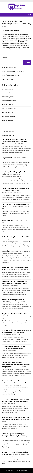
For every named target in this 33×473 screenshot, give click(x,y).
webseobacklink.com (8, 89)
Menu (29, 14)
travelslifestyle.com (8, 97)
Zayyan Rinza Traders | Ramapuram (14, 158)
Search (4, 58)
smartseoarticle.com (8, 93)
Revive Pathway (7, 221)
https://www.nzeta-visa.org (10, 75)
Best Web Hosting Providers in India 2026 (15, 237)
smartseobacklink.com (9, 101)
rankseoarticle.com (8, 128)
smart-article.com (7, 124)
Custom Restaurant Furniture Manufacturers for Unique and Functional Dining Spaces (16, 365)
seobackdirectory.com (9, 108)
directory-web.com (8, 112)
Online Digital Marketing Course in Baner (15, 251)
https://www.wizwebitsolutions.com (13, 71)
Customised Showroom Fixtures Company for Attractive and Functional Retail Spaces (16, 383)
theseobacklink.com (8, 104)
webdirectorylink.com (8, 116)
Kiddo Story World (7, 79)
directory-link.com (7, 120)
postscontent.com (8, 132)
